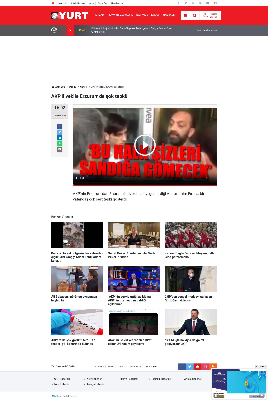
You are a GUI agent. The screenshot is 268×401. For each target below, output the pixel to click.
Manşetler (62, 3)
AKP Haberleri (94, 378)
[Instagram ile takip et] (205, 366)
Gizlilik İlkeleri (135, 366)
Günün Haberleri (78, 3)
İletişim (121, 366)
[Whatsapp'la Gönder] (59, 143)
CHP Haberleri (62, 378)
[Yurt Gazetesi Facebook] (178, 3)
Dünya (155, 15)
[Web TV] (207, 3)
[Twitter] (59, 132)
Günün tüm (206, 30)
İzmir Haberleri (62, 384)
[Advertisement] (134, 59)
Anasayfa (99, 366)
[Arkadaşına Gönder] (59, 149)
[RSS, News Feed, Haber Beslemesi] (213, 366)
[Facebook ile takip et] (182, 366)
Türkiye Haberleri (128, 378)
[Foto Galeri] (215, 3)
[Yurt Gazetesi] (70, 15)
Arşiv (91, 3)
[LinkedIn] (59, 137)
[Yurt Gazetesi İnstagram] (200, 3)
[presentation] (62, 30)
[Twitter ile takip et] (190, 366)
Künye (111, 366)
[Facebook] (59, 126)
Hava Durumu (117, 3)
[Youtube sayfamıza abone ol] (197, 366)
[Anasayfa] (53, 3)
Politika (142, 15)
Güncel (100, 15)
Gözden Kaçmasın (120, 15)
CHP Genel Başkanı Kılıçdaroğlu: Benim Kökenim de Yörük (122, 30)
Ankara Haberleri (193, 378)
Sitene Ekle (102, 3)
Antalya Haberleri (96, 384)
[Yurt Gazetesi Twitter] (185, 3)
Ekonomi (169, 15)
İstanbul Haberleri (161, 378)
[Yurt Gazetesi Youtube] (193, 3)
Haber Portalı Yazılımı (66, 396)
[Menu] (185, 16)
